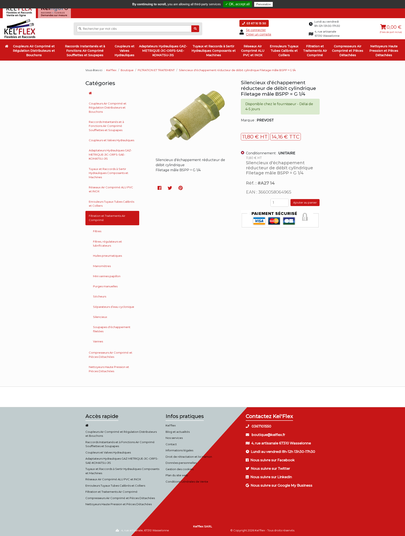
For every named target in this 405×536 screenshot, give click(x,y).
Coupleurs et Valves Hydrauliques (124, 50)
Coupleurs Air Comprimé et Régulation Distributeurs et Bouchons (34, 50)
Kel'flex (111, 70)
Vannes (98, 341)
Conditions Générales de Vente (187, 481)
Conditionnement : (270, 153)
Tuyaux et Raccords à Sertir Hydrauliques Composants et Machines (214, 50)
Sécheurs (99, 296)
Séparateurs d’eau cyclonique (113, 306)
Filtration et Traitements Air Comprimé (315, 50)
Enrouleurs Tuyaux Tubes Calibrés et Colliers (284, 50)
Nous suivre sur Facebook (272, 460)
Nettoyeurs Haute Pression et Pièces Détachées (383, 50)
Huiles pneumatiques (107, 255)
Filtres (97, 231)
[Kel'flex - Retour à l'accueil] (20, 20)
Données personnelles (181, 462)
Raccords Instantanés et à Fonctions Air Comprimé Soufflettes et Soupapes (85, 50)
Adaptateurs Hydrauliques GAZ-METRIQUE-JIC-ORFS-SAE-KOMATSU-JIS (163, 50)
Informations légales (179, 450)
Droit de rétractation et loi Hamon (189, 456)
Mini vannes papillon (106, 276)
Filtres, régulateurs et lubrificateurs (107, 243)
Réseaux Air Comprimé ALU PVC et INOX (252, 50)
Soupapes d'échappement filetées (111, 329)
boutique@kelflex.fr (268, 435)
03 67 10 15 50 (256, 23)
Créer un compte (258, 34)
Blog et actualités (178, 431)
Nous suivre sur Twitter (270, 469)
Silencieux (100, 317)
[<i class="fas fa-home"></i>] (6, 46)
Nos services (174, 438)
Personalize (263, 4)
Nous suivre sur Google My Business (281, 485)
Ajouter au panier (305, 202)
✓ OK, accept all (237, 4)
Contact (171, 444)
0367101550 (261, 426)
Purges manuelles (105, 286)
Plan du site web (177, 475)
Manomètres (102, 266)
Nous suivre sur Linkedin (271, 477)
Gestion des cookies (179, 469)
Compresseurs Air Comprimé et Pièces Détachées (347, 50)
